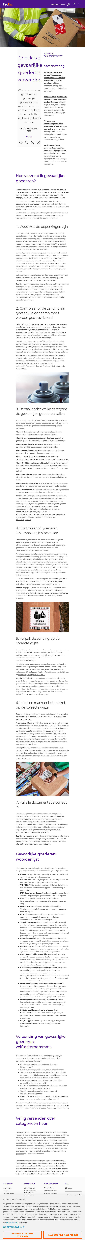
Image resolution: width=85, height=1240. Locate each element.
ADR (21, 271)
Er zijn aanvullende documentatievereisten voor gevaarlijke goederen (55, 148)
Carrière (6, 1191)
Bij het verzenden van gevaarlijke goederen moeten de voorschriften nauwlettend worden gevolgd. (54, 77)
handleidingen (21, 292)
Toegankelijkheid (8, 1193)
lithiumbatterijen (27, 554)
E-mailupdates (48, 1188)
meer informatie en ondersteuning (55, 1108)
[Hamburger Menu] (80, 2)
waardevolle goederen (43, 1148)
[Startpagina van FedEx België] (10, 4)
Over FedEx (7, 1188)
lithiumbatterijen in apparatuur (28, 562)
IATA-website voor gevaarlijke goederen (37, 731)
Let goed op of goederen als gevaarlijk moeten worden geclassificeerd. (55, 99)
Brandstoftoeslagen (50, 1193)
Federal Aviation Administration (44, 672)
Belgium (70, 1188)
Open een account (29, 1188)
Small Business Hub (50, 1190)
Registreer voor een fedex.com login (30, 1191)
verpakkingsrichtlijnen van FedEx (31, 674)
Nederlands (71, 1195)
